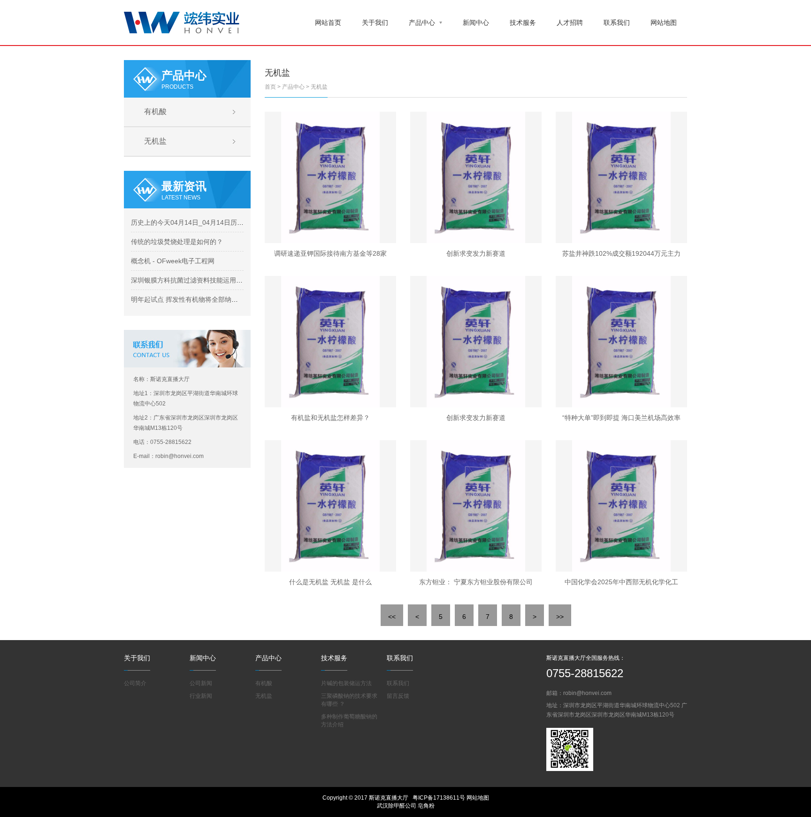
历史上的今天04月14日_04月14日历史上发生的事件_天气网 (218, 222)
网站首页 (328, 22)
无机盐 (155, 141)
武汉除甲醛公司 (396, 805)
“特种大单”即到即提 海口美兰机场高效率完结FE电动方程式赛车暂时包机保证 (621, 420)
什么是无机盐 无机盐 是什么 (330, 582)
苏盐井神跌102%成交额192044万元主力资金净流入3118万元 (621, 256)
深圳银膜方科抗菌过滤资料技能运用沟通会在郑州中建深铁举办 (223, 280)
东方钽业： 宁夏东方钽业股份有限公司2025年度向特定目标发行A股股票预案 (476, 584)
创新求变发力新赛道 (475, 253)
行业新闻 (201, 696)
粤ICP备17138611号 (439, 797)
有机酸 (155, 111)
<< (392, 616)
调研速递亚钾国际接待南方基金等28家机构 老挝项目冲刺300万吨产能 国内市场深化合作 (330, 256)
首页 (270, 87)
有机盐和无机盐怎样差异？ (330, 417)
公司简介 (135, 683)
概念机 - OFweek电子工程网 (172, 261)
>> (560, 616)
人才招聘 (570, 22)
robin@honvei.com (587, 693)
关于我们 (375, 22)
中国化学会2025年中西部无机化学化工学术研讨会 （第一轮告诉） (621, 584)
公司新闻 (201, 683)
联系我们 (617, 22)
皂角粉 (426, 805)
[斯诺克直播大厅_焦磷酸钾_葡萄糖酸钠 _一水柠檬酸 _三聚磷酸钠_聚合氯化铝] (181, 22)
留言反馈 (398, 696)
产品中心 (422, 22)
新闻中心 (476, 22)
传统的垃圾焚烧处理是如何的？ (177, 241)
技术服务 (523, 22)
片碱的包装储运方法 (346, 683)
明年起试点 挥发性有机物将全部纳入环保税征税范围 (207, 299)
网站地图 (663, 22)
